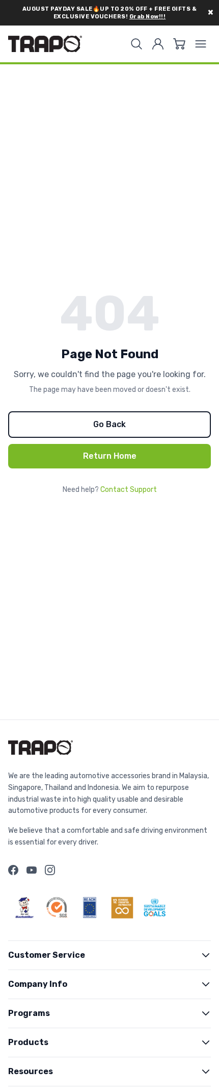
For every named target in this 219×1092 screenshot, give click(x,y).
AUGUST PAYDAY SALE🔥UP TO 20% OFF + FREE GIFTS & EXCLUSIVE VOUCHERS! (109, 13)
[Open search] (136, 44)
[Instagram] (50, 870)
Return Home (109, 456)
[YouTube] (31, 870)
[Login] (158, 44)
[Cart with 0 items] (179, 44)
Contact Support (128, 489)
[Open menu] (200, 44)
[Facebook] (13, 870)
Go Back (109, 424)
